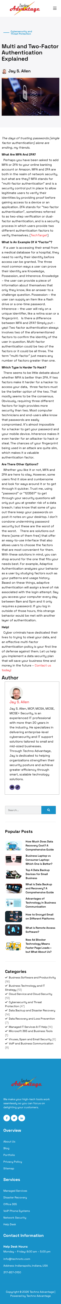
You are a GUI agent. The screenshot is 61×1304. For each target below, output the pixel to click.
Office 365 (10, 1204)
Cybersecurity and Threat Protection (21, 32)
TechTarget (39, 235)
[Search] (48, 810)
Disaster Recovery (15, 1197)
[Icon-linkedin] (21, 1118)
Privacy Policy (12, 1161)
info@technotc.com (16, 1259)
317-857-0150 (12, 1272)
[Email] (12, 787)
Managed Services (15, 1191)
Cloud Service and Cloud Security (30, 994)
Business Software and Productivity (32, 977)
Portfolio (9, 1155)
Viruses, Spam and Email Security (30, 1039)
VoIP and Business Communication (31, 1043)
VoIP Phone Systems (16, 1211)
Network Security (14, 1217)
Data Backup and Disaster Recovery (32, 1010)
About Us (9, 1141)
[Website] (17, 787)
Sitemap (8, 1168)
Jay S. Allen (19, 702)
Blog (6, 1148)
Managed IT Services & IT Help (28, 1027)
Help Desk (9, 1224)
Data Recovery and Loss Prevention (32, 1018)
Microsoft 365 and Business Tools (31, 1031)
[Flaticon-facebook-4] (6, 1118)
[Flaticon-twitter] (14, 1118)
